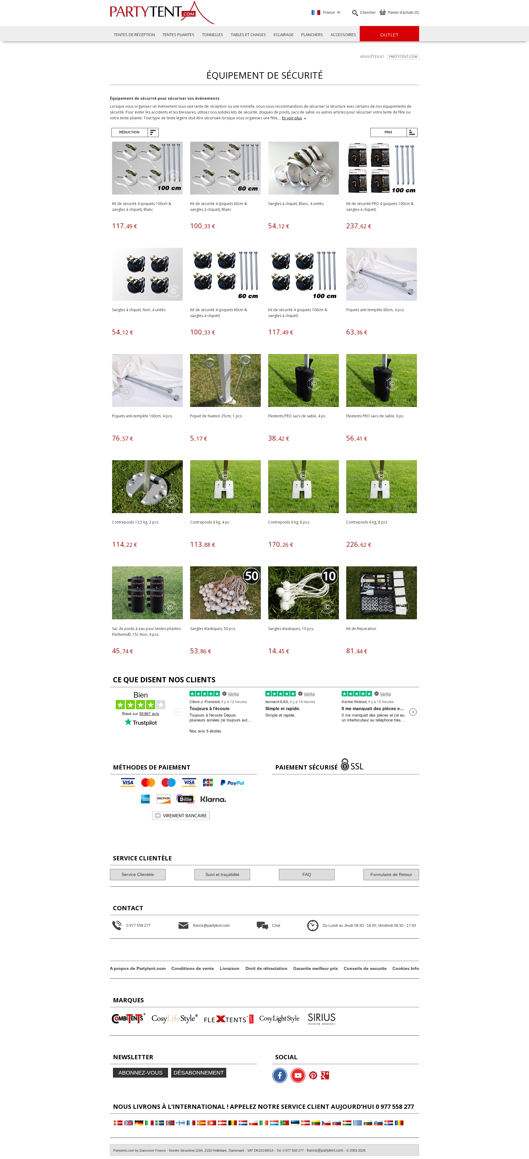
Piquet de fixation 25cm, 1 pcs (216, 416)
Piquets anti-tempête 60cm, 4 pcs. (375, 309)
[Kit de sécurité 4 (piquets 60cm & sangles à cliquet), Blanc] (225, 169)
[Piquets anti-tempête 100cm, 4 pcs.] (147, 381)
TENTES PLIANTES (178, 34)
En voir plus (292, 118)
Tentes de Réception (134, 34)
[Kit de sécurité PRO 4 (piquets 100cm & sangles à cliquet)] (381, 169)
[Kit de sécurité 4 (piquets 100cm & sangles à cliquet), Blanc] (147, 169)
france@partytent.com (325, 1150)
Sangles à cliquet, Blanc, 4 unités (296, 203)
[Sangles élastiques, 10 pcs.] (303, 593)
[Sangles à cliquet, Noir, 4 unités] (147, 275)
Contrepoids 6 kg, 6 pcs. (289, 522)
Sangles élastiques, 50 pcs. (213, 628)
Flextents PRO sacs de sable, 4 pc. (297, 416)
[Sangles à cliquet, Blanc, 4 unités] (303, 169)
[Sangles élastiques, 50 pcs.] (225, 593)
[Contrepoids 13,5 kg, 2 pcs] (147, 487)
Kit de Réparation (361, 628)
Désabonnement (199, 1073)
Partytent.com (403, 56)
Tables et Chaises (248, 34)
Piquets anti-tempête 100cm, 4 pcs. (142, 416)
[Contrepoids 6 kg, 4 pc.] (225, 487)
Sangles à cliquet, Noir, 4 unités (139, 309)
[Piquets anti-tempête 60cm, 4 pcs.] (381, 275)
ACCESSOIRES (343, 34)
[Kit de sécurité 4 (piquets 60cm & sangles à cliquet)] (225, 275)
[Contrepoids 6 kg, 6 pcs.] (303, 487)
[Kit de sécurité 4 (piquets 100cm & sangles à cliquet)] (303, 275)
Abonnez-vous (140, 1073)
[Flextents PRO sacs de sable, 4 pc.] (303, 381)
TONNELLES (212, 34)
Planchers (312, 34)
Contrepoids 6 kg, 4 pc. (210, 522)
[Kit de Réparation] (381, 593)
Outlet (389, 35)
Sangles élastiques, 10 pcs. (291, 628)
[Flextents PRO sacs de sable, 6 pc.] (381, 381)
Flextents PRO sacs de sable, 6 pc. (375, 416)
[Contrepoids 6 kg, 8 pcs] (381, 487)
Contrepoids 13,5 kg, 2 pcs (135, 522)
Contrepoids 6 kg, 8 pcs (366, 522)
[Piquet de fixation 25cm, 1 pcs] (225, 381)
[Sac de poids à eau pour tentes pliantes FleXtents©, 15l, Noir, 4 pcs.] (147, 593)
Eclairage (284, 34)
